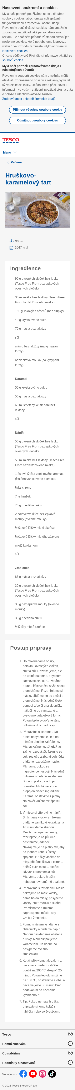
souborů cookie (12, 60)
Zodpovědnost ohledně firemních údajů (29, 98)
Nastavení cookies (15, 51)
